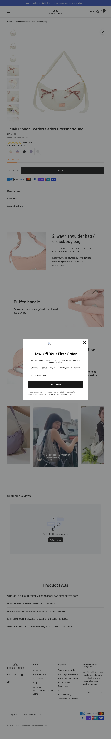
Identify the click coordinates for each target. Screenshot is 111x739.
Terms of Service (66, 394)
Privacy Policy (51, 394)
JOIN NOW (55, 384)
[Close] (84, 342)
